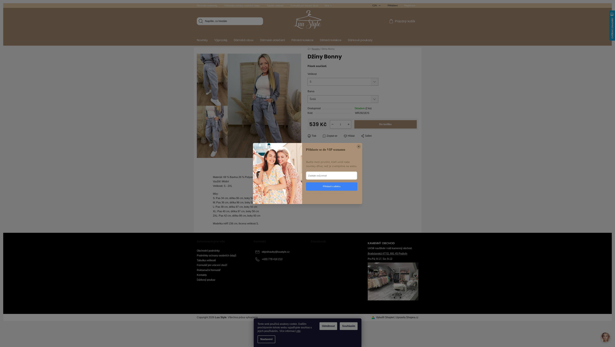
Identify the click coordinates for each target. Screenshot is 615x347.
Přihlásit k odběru (332, 186)
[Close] (358, 146)
